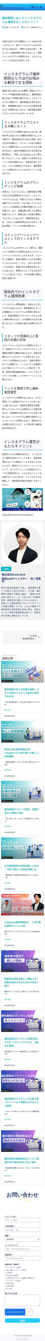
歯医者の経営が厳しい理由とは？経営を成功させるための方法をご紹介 (21, 982)
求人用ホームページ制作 (16, 1270)
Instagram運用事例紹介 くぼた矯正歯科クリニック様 (22, 924)
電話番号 (8, 1255)
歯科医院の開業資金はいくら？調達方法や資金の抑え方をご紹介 (21, 1160)
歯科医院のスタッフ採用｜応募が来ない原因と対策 (21, 811)
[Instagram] (37, 7)
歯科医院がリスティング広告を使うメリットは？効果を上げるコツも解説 (21, 1102)
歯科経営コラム (36, 27)
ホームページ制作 (14, 1267)
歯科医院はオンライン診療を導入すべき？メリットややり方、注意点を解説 (21, 1042)
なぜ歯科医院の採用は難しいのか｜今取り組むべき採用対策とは (21, 867)
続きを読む (7, 710)
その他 (9, 1288)
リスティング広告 (14, 1280)
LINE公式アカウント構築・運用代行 (21, 1278)
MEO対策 (10, 1286)
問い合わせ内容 (11, 1293)
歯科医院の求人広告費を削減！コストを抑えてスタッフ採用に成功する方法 (21, 693)
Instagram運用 (12, 1275)
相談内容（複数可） (13, 1264)
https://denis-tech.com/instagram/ (17, 514)
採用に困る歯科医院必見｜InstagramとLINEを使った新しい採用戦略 (21, 753)
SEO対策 (10, 1283)
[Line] (40, 7)
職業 (7, 1236)
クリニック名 (10, 1217)
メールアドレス (11, 1245)
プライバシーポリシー (22, 1339)
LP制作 (9, 1272)
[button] (33, 7)
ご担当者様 (9, 1226)
